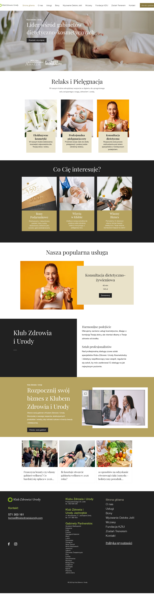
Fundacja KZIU (115, 526)
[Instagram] (16, 544)
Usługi (110, 508)
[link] (105, 277)
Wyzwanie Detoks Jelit (117, 517)
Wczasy (111, 522)
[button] (105, 295)
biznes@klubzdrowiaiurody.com (25, 517)
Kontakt (110, 535)
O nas (109, 504)
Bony (109, 513)
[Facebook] (9, 544)
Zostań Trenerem (116, 531)
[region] (39, 205)
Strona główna (115, 499)
